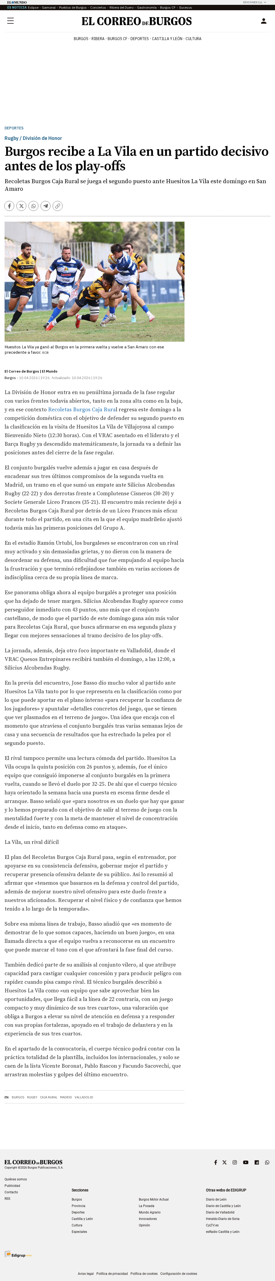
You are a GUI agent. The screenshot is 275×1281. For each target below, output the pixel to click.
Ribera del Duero (121, 7)
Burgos (81, 38)
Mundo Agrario (150, 1212)
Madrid (66, 1097)
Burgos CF (168, 7)
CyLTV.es (212, 1225)
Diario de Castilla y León (223, 1206)
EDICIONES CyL (252, 2)
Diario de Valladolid (220, 1212)
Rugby (32, 1097)
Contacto (11, 1192)
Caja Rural (48, 1097)
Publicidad (12, 1186)
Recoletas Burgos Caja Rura (82, 409)
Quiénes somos (16, 1179)
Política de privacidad (112, 1274)
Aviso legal (86, 1274)
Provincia (78, 1206)
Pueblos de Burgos (73, 7)
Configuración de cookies (178, 1274)
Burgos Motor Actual (154, 1199)
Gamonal (49, 7)
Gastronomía (147, 7)
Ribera (98, 38)
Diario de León (216, 1199)
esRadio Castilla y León (223, 1232)
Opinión (144, 1225)
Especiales (79, 1232)
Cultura (193, 38)
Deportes (14, 128)
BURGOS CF (117, 38)
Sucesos (185, 7)
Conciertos (98, 7)
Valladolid (84, 1097)
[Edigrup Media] (18, 1254)
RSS (7, 1199)
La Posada (146, 1206)
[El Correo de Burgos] (137, 21)
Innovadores (148, 1219)
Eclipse (33, 7)
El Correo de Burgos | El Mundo (31, 371)
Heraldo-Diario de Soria (223, 1219)
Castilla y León (167, 38)
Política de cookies (144, 1274)
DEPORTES (140, 38)
